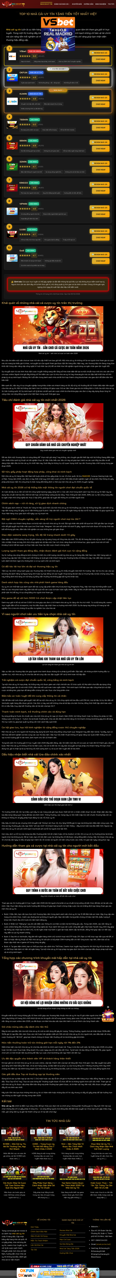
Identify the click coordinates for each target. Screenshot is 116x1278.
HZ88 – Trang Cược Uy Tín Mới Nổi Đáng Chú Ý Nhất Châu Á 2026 (43, 1146)
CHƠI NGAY (100, 59)
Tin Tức (111, 4)
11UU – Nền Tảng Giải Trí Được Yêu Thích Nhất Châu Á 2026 (72, 1146)
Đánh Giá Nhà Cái (61, 4)
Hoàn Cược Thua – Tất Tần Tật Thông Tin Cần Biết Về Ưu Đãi (101, 1185)
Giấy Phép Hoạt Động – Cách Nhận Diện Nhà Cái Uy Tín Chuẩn (43, 1185)
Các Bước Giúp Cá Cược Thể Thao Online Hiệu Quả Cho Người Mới (14, 1185)
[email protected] (103, 1244)
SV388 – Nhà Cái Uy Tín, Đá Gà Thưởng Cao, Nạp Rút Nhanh (14, 1146)
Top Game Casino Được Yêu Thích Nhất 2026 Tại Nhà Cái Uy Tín (72, 1185)
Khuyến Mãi (77, 4)
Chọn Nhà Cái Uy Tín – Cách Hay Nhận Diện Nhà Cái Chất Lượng (101, 1146)
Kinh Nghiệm (100, 4)
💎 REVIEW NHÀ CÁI (99, 53)
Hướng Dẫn (88, 4)
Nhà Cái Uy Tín (46, 4)
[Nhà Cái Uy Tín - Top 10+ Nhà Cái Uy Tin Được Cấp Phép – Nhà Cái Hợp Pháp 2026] (16, 4)
